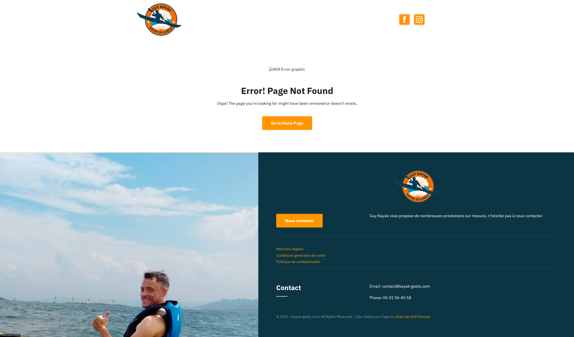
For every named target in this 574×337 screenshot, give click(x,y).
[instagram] (419, 19)
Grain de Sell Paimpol (413, 316)
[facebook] (404, 19)
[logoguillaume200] (159, 5)
